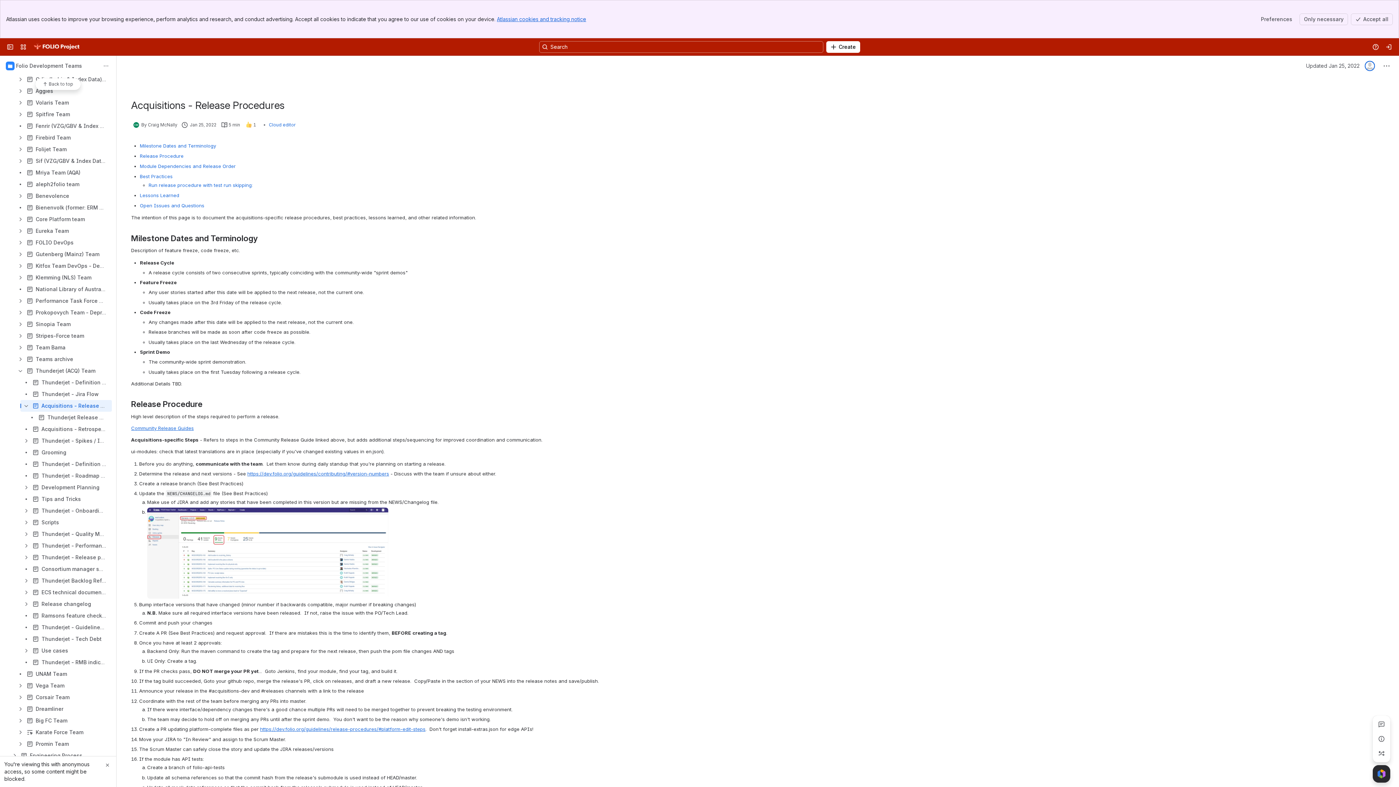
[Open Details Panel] (1381, 739)
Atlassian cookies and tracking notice (541, 19)
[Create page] (1381, 753)
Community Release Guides (162, 428)
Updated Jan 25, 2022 (1333, 66)
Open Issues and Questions (172, 205)
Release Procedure (162, 156)
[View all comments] (1381, 724)
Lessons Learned (159, 195)
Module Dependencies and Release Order (188, 166)
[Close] (107, 765)
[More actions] (106, 66)
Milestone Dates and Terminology (178, 146)
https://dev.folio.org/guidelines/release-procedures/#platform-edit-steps (343, 729)
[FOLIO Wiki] (56, 47)
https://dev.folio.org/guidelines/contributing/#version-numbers (318, 474)
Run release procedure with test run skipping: (201, 185)
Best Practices (156, 176)
